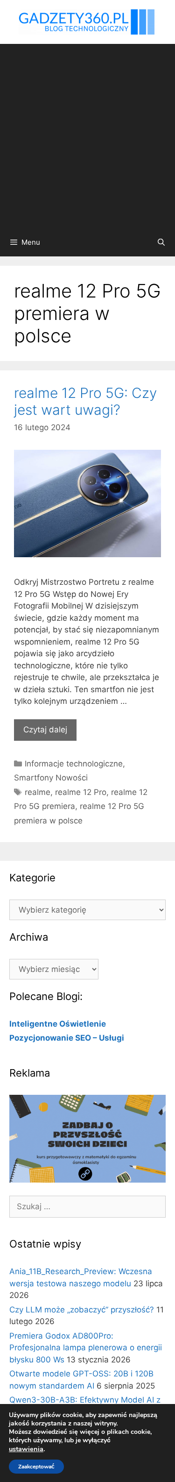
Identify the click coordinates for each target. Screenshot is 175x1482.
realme (37, 792)
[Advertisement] (87, 136)
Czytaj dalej (45, 729)
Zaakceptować (36, 1466)
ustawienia (26, 1449)
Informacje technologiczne (74, 763)
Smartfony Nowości (51, 777)
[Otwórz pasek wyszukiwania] (161, 242)
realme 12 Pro (80, 792)
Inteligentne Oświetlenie (57, 1023)
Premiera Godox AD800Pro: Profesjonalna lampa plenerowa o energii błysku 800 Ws (85, 1347)
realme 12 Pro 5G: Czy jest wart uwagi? (85, 401)
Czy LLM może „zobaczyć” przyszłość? (81, 1309)
